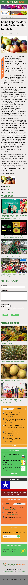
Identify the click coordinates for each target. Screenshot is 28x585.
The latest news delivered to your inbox (14, 532)
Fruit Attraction (7, 471)
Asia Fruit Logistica (8, 464)
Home (3, 17)
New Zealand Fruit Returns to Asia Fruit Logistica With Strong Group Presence (12, 236)
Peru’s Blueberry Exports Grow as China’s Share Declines (14, 413)
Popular (19, 408)
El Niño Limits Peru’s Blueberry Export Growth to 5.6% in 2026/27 (15, 426)
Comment (4, 290)
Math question (5, 304)
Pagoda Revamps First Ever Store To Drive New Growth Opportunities (13, 275)
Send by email (3, 73)
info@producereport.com (9, 571)
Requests (19, 503)
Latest (7, 408)
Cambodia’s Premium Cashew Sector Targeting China (13, 432)
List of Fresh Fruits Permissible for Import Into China (11, 550)
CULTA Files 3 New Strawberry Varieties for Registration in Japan (14, 439)
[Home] (16, 2)
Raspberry (8, 519)
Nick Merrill (14, 581)
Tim (17, 33)
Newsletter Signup (20, 571)
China (8, 189)
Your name (4, 285)
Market (8, 186)
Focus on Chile (14, 479)
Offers (7, 503)
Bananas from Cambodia (12, 514)
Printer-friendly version (3, 70)
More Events (14, 473)
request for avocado (10, 509)
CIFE (4, 458)
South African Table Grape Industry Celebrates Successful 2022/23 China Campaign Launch (11, 400)
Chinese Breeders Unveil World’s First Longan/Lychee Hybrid (12, 381)
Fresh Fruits (9, 17)
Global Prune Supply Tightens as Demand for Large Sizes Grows (14, 493)
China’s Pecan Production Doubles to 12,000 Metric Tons (15, 420)
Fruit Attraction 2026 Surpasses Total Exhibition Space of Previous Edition (11, 256)
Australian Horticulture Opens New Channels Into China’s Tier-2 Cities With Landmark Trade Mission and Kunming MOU (14, 216)
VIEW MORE (14, 445)
